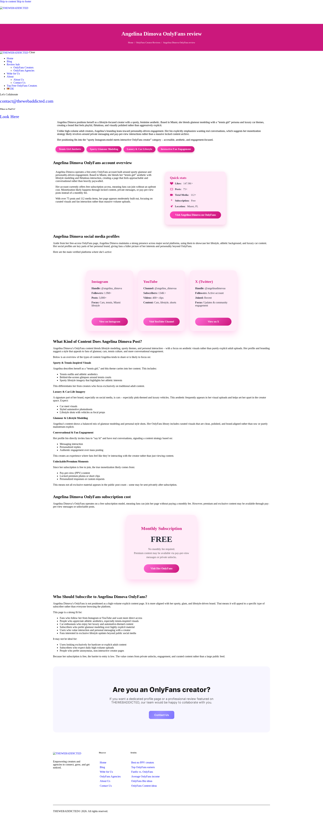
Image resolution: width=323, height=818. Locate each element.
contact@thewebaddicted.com (26, 101)
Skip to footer (24, 1)
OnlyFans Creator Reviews (148, 42)
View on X (213, 321)
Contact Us (161, 715)
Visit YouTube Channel (161, 321)
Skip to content (8, 1)
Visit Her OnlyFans (161, 568)
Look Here (9, 116)
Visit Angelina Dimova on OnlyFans (195, 214)
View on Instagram (109, 321)
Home (130, 42)
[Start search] (321, 16)
